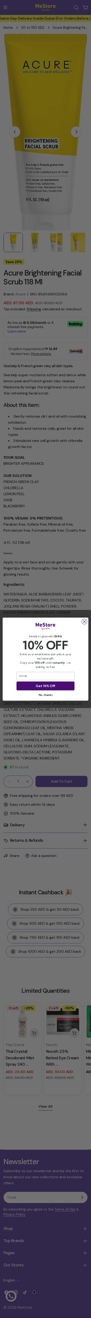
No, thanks (45, 694)
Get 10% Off (45, 686)
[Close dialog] (84, 621)
